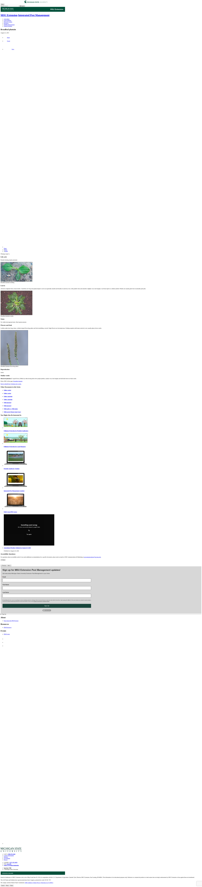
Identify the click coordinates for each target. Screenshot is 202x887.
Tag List (4, 614)
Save (13, 49)
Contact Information (9, 855)
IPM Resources (7, 627)
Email (6, 251)
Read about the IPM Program (11, 620)
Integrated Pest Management (33, 15)
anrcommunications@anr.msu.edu (92, 557)
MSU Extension (9, 15)
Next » (9, 565)
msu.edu (9, 864)
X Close (3, 560)
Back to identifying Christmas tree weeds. (11, 384)
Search (2, 6)
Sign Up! (46, 605)
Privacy (6, 860)
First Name (6, 584)
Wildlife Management (9, 24)
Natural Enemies (8, 26)
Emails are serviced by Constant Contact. (41, 601)
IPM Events (7, 634)
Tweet (8, 41)
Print (6, 249)
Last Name (6, 592)
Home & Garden (8, 22)
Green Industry (7, 20)
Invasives (6, 23)
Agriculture (6, 19)
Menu (7, 885)
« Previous (3, 565)
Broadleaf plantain (17, 381)
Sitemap (6, 857)
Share (8, 37)
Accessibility (7, 858)
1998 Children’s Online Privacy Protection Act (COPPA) (39, 882)
